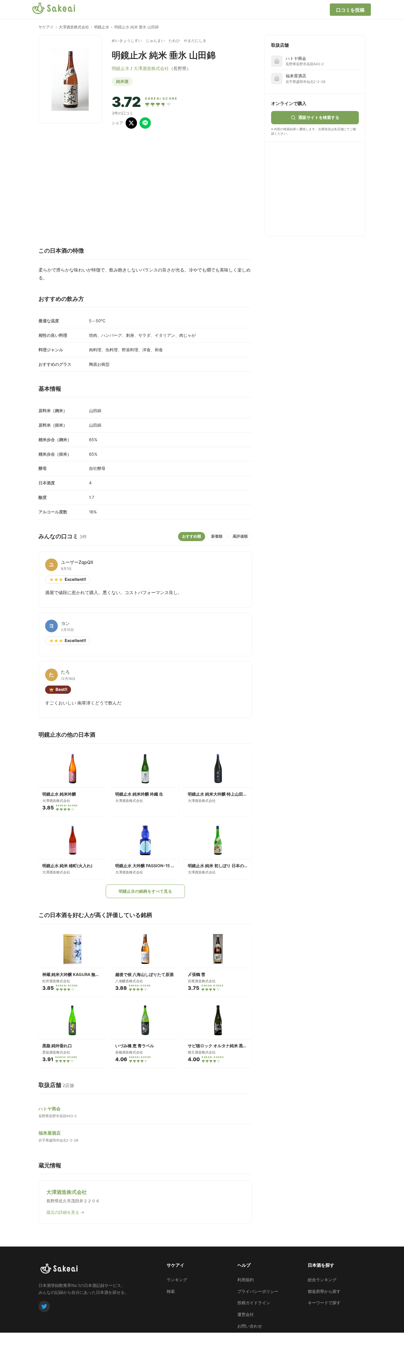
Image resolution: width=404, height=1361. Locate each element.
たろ (65, 672)
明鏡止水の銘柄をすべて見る (145, 891)
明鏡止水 (101, 27)
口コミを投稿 (350, 10)
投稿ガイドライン (253, 1302)
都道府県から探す (324, 1291)
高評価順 (240, 536)
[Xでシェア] (131, 123)
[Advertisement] (318, 188)
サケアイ (46, 27)
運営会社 (245, 1314)
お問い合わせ (249, 1326)
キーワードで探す (324, 1302)
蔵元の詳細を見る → (65, 1212)
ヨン (65, 623)
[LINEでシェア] (145, 123)
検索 (171, 1291)
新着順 (217, 536)
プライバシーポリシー (257, 1291)
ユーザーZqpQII (77, 562)
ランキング (177, 1279)
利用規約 (245, 1279)
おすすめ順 (191, 536)
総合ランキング (322, 1279)
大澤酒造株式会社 (74, 27)
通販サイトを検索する (318, 117)
